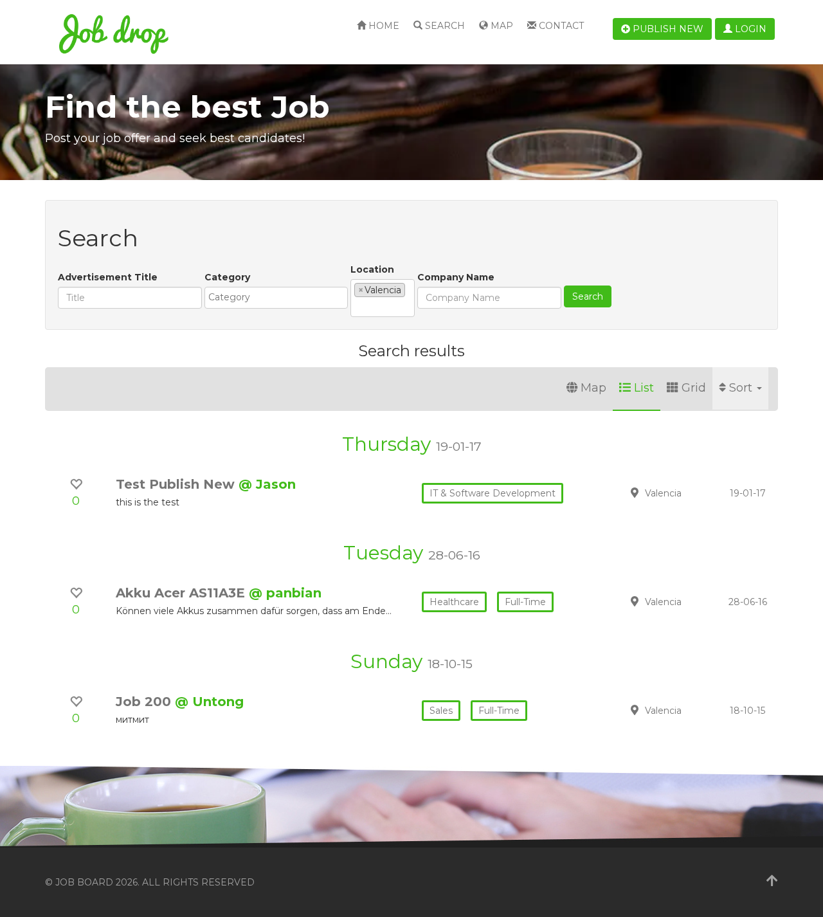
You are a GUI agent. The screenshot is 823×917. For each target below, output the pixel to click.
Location (372, 269)
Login (749, 29)
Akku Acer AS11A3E (182, 593)
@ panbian (285, 593)
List (644, 388)
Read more (687, 492)
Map (500, 26)
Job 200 (145, 701)
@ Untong (209, 701)
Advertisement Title (108, 277)
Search (443, 26)
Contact (560, 26)
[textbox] (279, 297)
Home (382, 26)
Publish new (666, 29)
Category (227, 277)
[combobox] (276, 298)
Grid (694, 388)
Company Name (455, 277)
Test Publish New (177, 484)
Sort (742, 388)
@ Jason (267, 484)
